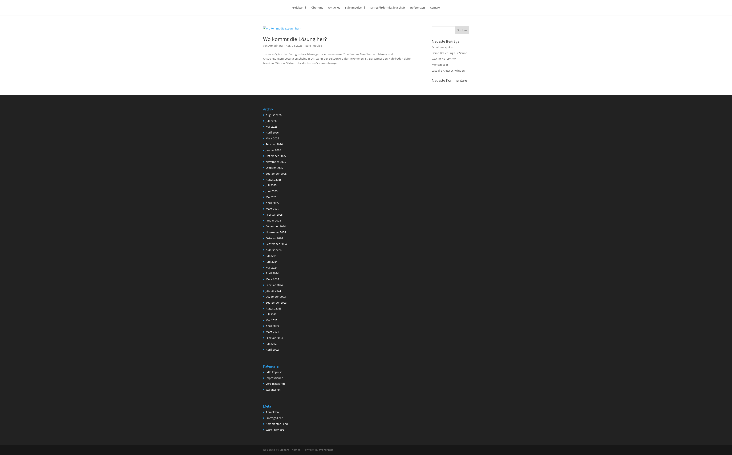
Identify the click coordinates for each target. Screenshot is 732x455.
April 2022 (272, 349)
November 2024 (276, 232)
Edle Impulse (353, 7)
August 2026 (274, 115)
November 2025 (276, 162)
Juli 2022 (271, 343)
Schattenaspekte (442, 47)
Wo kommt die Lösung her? (295, 39)
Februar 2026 (274, 144)
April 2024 (272, 273)
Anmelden (272, 412)
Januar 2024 (273, 291)
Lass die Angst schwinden (448, 70)
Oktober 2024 (274, 238)
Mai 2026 (271, 126)
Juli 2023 (271, 314)
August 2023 (274, 308)
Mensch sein (440, 64)
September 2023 (276, 302)
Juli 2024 (271, 255)
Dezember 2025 (276, 156)
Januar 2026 (273, 150)
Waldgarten (273, 389)
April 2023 (272, 326)
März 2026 (272, 138)
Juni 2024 (272, 261)
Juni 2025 (272, 191)
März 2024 (272, 279)
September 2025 (276, 173)
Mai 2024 (271, 267)
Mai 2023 (271, 320)
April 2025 (272, 203)
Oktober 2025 (274, 168)
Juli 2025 (271, 185)
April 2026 (272, 132)
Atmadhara (275, 45)
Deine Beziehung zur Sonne (449, 53)
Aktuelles (334, 7)
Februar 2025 (274, 214)
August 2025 (274, 179)
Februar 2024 (274, 285)
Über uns (317, 7)
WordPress (326, 450)
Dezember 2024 (276, 226)
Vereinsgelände (276, 383)
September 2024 (276, 244)
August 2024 (274, 250)
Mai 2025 (271, 197)
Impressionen (274, 378)
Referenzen (417, 7)
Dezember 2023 (276, 296)
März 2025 (272, 209)
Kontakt (435, 7)
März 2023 (272, 332)
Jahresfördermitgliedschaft (387, 7)
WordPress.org (275, 430)
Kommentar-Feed (277, 424)
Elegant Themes (290, 450)
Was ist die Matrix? (444, 59)
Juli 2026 (271, 121)
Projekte (297, 7)
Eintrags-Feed (274, 418)
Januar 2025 (273, 220)
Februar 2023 (274, 338)
